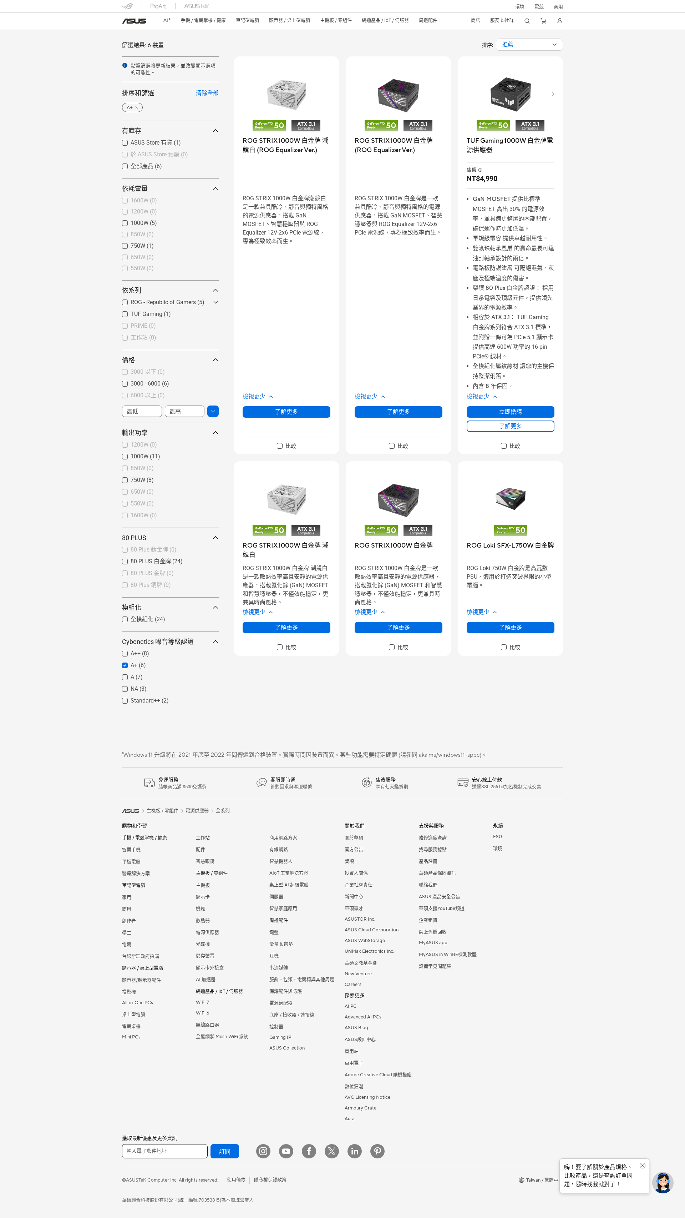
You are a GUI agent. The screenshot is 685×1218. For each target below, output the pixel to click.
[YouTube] (286, 1151)
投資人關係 (356, 873)
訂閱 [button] (224, 1152)
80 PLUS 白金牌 (142, 561)
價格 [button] (128, 360)
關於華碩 (354, 838)
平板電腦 (131, 862)
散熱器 (203, 920)
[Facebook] (309, 1151)
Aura (350, 1119)
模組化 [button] (131, 607)
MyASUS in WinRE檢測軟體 (448, 954)
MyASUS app (433, 943)
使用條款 (236, 1180)
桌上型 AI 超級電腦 (289, 885)
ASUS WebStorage (365, 940)
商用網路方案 (283, 838)
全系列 (223, 811)
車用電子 (354, 1063)
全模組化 (133, 618)
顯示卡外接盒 (210, 968)
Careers (353, 984)
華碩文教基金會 (361, 963)
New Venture (358, 974)
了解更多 (286, 411)
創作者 (129, 921)
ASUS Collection (287, 1048)
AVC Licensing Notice (367, 1097)
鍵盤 (274, 932)
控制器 (276, 1027)
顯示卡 (203, 897)
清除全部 (207, 93)
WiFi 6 (202, 1013)
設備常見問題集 (435, 966)
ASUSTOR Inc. (360, 919)
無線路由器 (207, 1025)
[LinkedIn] (354, 1151)
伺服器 (276, 897)
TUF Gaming (138, 312)
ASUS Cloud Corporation (372, 930)
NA (126, 687)
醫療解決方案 (136, 873)
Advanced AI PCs (363, 1017)
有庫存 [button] (131, 131)
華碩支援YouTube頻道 (442, 908)
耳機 (274, 956)
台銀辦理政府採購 (140, 956)
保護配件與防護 (285, 991)
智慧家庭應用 (283, 908)
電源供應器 (207, 932)
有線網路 (278, 849)
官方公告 (354, 849)
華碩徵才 (354, 908)
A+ (125, 663)
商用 (126, 909)
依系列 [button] (131, 290)
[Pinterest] (377, 1151)
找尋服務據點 (433, 849)
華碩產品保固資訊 (437, 873)
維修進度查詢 (433, 838)
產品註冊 (428, 861)
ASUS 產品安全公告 (439, 897)
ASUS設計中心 (360, 1039)
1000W (131, 221)
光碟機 (203, 944)
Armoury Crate (360, 1108)
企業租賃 (428, 920)
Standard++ (137, 698)
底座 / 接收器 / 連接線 (291, 1015)
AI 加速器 (205, 979)
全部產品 (133, 165)
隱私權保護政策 (270, 1180)
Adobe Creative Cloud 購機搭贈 (378, 1075)
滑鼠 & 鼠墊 (281, 944)
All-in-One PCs (137, 1003)
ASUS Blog (356, 1028)
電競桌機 (131, 1026)
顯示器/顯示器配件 (141, 980)
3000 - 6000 (137, 381)
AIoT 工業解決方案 (288, 873)
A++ (127, 651)
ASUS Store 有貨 (143, 142)
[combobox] (529, 45)
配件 (200, 849)
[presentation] (554, 45)
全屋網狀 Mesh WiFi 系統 (222, 1037)
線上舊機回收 (433, 932)
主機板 (203, 885)
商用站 (352, 1051)
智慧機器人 (281, 861)
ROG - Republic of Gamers (154, 300)
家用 (126, 897)
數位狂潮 (354, 1086)
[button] (539, 6)
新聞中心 (354, 897)
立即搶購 (510, 411)
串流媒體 (278, 968)
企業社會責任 (358, 885)
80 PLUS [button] (134, 538)
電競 (126, 944)
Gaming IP (280, 1037)
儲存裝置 (205, 956)
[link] (134, 21)
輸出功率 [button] (135, 433)
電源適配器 (281, 1003)
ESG (497, 837)
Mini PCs (131, 1037)
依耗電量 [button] (135, 188)
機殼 (200, 909)
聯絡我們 (428, 885)
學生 (126, 933)
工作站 (203, 838)
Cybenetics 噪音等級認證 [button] (158, 641)
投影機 (129, 992)
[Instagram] (263, 1151)
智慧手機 (131, 850)
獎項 (349, 861)
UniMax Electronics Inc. (369, 951)
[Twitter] (332, 1151)
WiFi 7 (202, 1002)
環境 (519, 7)
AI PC (351, 1006)
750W (129, 244)
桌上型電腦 (133, 1014)
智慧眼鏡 (205, 861)
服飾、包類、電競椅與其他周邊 (301, 979)
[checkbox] (286, 446)
